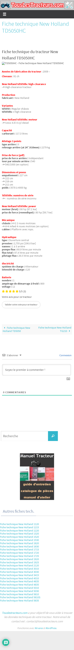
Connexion (65, 355)
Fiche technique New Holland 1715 (19, 549)
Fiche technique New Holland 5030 (19, 591)
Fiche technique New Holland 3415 (19, 575)
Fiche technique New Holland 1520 (19, 536)
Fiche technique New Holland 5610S (20, 597)
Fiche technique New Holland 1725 (19, 556)
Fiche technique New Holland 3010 (19, 568)
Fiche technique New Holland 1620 (19, 543)
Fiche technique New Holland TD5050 (16, 329)
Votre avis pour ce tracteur (17, 297)
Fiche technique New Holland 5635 (19, 600)
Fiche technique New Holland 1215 (19, 527)
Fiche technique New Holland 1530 (19, 540)
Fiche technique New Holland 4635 (19, 581)
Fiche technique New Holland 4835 (19, 584)
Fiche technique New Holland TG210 (54, 329)
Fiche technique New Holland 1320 (19, 533)
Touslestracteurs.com (14, 613)
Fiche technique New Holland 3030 (19, 572)
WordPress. (51, 628)
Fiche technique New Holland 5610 (19, 594)
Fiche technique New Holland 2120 (19, 565)
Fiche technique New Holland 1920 (19, 559)
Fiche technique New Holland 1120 (19, 524)
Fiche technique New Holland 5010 (19, 587)
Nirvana (39, 628)
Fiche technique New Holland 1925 (19, 562)
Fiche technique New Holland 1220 (19, 530)
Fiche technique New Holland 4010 (19, 578)
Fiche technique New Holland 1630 (19, 546)
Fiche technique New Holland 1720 (19, 552)
